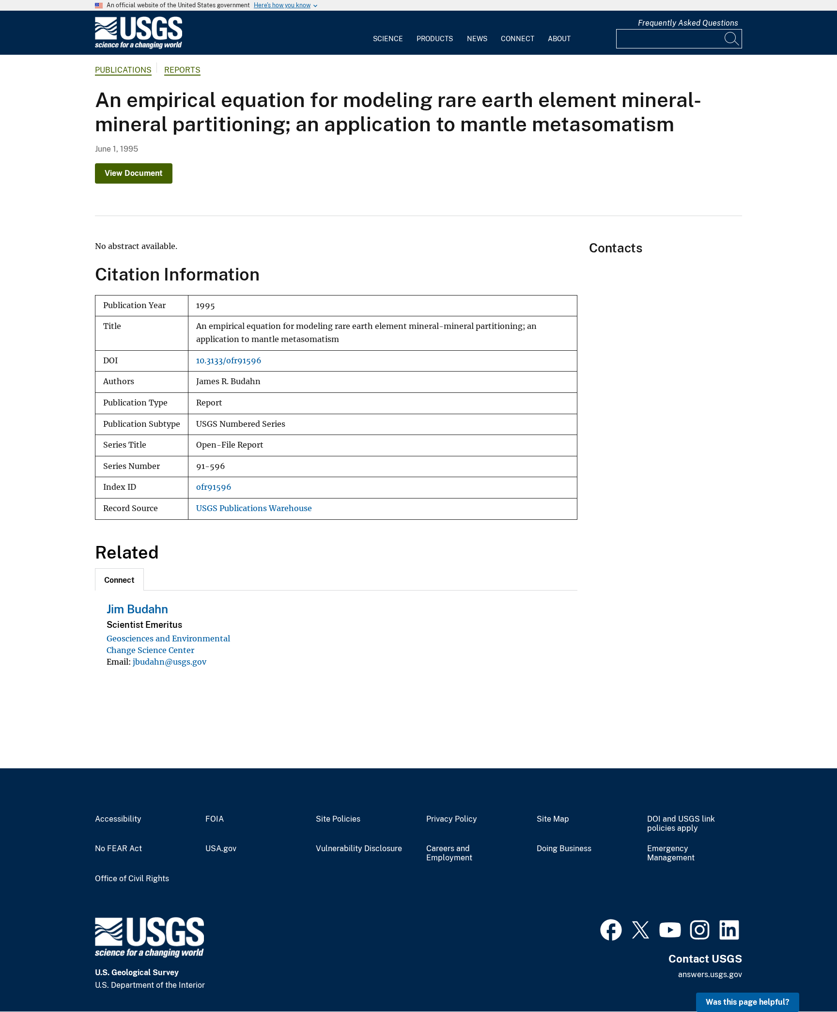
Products (435, 39)
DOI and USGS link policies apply (681, 824)
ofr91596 (214, 487)
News (477, 39)
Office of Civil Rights (132, 878)
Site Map (553, 819)
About (559, 39)
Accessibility (118, 819)
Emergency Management (671, 853)
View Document (134, 173)
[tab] (119, 579)
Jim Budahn (137, 609)
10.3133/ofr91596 (229, 360)
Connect (517, 39)
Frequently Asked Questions (688, 23)
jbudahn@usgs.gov (169, 662)
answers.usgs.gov (710, 974)
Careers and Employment (449, 853)
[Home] (138, 46)
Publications (123, 70)
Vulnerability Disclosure (359, 848)
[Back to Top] (802, 977)
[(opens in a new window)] (611, 928)
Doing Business (564, 848)
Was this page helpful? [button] (748, 1002)
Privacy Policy (451, 819)
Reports (182, 70)
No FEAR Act (118, 848)
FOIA (214, 819)
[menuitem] (388, 32)
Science (388, 39)
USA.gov (220, 848)
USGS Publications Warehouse (254, 508)
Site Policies (338, 819)
